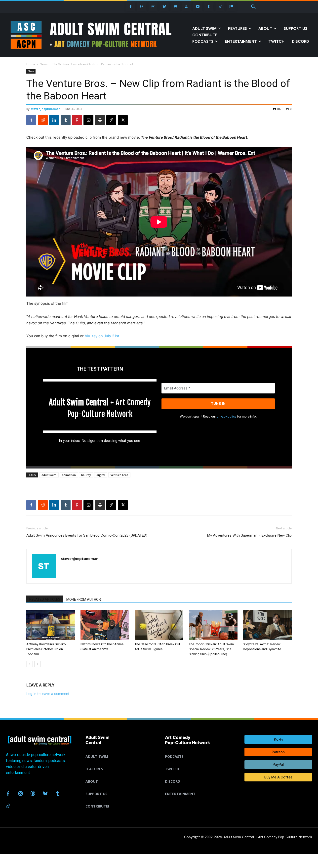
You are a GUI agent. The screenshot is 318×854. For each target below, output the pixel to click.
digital (100, 475)
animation (69, 475)
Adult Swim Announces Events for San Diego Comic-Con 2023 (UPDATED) (86, 535)
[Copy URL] (111, 120)
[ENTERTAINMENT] (199, 787)
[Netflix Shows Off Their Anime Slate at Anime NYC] (104, 625)
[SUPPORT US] (119, 787)
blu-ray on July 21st (102, 336)
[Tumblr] (208, 6)
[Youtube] (197, 6)
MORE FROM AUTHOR (83, 599)
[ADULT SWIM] (119, 750)
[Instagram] (141, 6)
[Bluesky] (164, 6)
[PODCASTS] (199, 750)
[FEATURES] (119, 763)
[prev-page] (29, 664)
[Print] (100, 120)
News (43, 64)
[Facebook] (130, 6)
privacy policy (226, 416)
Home (30, 64)
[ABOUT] (119, 775)
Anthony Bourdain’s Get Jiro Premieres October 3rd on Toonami (46, 649)
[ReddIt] (43, 120)
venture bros (119, 475)
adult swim (48, 475)
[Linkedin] (54, 120)
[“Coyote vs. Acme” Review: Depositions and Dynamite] (267, 625)
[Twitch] (186, 6)
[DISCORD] (199, 775)
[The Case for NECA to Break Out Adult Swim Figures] (159, 625)
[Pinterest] (77, 120)
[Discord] (175, 6)
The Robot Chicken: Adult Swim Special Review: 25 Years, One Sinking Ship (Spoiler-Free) (211, 649)
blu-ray (86, 475)
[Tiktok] (220, 6)
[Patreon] (231, 6)
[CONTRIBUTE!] (119, 800)
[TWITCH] (199, 763)
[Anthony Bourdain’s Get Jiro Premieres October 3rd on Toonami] (50, 625)
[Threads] (153, 6)
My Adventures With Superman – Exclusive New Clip (249, 535)
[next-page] (37, 664)
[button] (253, 7)
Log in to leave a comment (47, 693)
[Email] (88, 120)
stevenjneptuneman (46, 109)
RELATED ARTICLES (44, 599)
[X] (123, 120)
